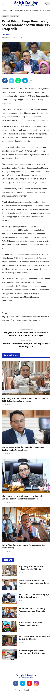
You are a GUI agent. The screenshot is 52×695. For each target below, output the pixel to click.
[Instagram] (36, 683)
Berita (5, 16)
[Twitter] (22, 683)
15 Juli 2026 (8, 502)
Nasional (14, 16)
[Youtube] (29, 683)
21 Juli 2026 (8, 405)
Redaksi (6, 34)
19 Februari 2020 (8, 38)
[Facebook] (15, 683)
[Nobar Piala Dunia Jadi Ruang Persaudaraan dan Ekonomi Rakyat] (26, 524)
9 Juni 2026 (8, 551)
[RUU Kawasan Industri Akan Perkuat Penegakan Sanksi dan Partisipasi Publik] (26, 427)
